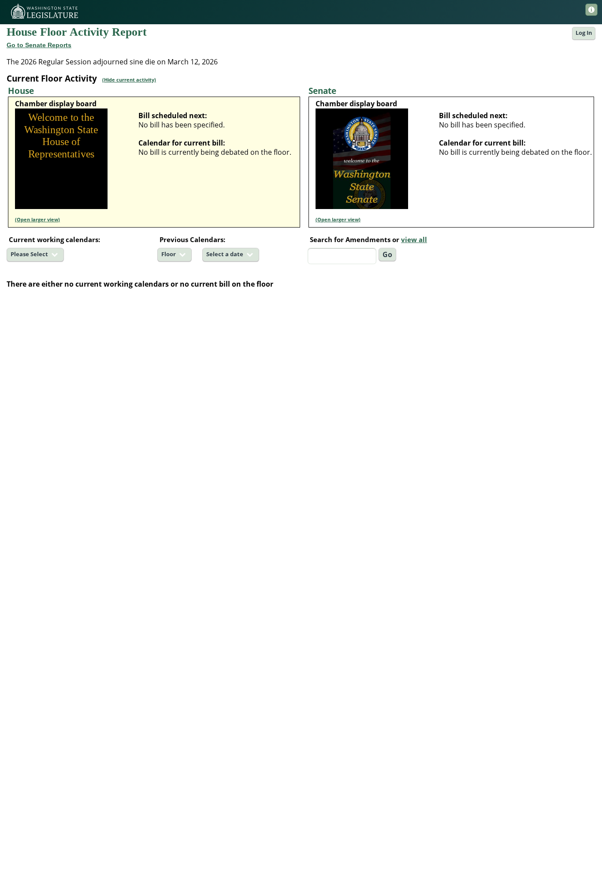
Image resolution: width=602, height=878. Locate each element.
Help (591, 10)
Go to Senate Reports (39, 45)
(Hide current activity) (129, 79)
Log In (584, 33)
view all (414, 239)
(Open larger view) (37, 219)
